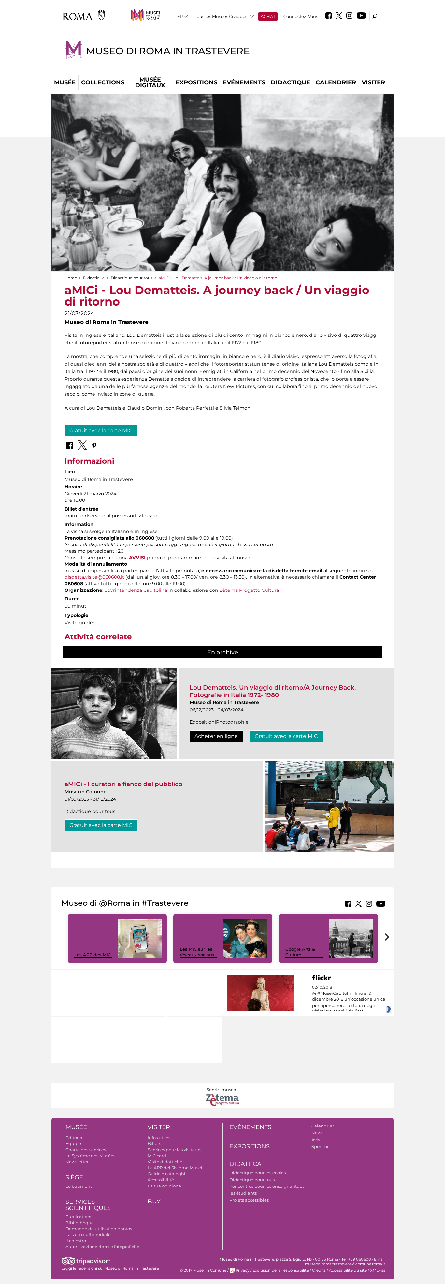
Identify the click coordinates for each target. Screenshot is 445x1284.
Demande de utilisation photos (98, 1228)
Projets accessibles (249, 1199)
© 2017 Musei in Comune (203, 1270)
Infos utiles (159, 1137)
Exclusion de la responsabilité (280, 1270)
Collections (102, 82)
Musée (65, 82)
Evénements (244, 82)
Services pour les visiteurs (174, 1149)
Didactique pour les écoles (257, 1172)
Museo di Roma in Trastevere (168, 51)
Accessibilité (161, 1179)
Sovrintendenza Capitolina (136, 590)
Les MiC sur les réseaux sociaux (197, 952)
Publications (78, 1216)
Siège (74, 1177)
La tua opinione (164, 1185)
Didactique (290, 82)
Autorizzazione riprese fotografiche (102, 1246)
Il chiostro (75, 1240)
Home (71, 278)
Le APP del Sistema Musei (175, 1167)
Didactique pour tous (131, 278)
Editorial (74, 1137)
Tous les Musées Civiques (221, 16)
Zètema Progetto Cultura (249, 590)
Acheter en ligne (216, 736)
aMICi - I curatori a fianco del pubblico (123, 784)
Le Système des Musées (90, 1155)
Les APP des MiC (92, 954)
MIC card (157, 1155)
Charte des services (85, 1149)
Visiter (373, 82)
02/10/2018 (348, 999)
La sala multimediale (88, 1234)
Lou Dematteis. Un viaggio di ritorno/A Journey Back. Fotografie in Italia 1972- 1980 (273, 691)
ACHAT (268, 16)
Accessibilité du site (348, 1270)
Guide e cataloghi (166, 1173)
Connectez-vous (300, 16)
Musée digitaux (150, 82)
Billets (154, 1143)
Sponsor (320, 1146)
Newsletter (77, 1161)
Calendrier (336, 82)
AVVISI (137, 557)
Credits (319, 1270)
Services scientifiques (88, 1205)
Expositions (196, 82)
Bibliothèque (79, 1222)
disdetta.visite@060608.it (94, 577)
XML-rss (377, 1270)
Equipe (73, 1143)
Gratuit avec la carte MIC (101, 430)
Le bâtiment (78, 1186)
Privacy (242, 1270)
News (317, 1132)
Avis (315, 1139)
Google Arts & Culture (300, 952)
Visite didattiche (165, 1161)
